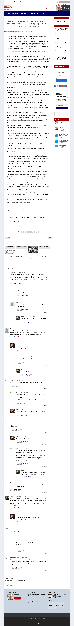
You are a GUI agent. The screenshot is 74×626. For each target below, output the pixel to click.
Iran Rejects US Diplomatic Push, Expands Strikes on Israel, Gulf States (62, 34)
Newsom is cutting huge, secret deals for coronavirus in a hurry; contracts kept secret (10, 252)
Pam (11, 328)
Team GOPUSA (43, 614)
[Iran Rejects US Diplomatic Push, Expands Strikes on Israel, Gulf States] (56, 128)
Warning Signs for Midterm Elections (62, 29)
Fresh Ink (33, 13)
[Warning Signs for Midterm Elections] (56, 122)
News (9, 13)
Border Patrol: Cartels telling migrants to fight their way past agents (44, 251)
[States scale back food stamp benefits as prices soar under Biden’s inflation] (33, 249)
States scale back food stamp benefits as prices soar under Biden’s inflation (33, 256)
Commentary (15, 13)
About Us (51, 13)
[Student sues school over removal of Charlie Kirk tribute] (56, 135)
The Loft (45, 13)
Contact (30, 614)
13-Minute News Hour (24, 13)
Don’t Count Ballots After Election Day (62, 146)
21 (37, 26)
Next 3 (49, 607)
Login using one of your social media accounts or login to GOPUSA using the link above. (20, 584)
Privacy (34, 614)
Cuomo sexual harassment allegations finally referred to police (21, 251)
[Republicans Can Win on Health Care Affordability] (56, 141)
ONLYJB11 (12, 496)
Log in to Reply (44, 286)
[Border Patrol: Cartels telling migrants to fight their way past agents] (44, 246)
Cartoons (39, 13)
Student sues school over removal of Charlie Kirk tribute (63, 135)
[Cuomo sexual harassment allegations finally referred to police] (21, 246)
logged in (13, 580)
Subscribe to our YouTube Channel (63, 4)
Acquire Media (39, 217)
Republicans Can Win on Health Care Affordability (63, 141)
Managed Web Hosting (37, 620)
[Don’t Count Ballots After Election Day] (56, 146)
